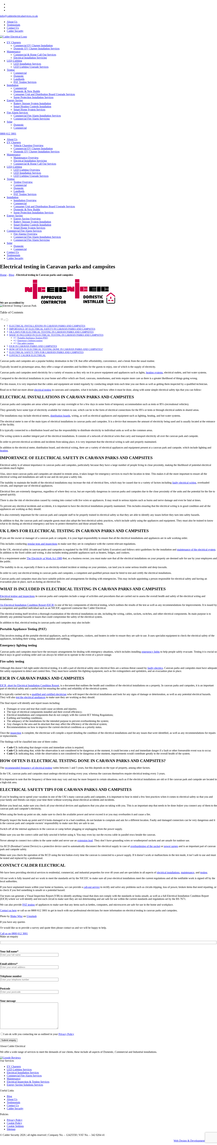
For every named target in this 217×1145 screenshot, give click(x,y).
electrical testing (42, 389)
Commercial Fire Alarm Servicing (32, 118)
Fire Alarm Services (17, 112)
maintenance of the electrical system (196, 549)
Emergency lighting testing (30, 340)
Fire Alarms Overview (25, 233)
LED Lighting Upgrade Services (31, 66)
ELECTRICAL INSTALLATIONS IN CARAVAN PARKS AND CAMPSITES (47, 325)
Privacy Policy (66, 1034)
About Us (12, 21)
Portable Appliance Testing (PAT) (32, 337)
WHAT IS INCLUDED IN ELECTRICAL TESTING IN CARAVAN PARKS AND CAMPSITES (56, 335)
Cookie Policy (14, 1123)
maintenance (187, 872)
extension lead (85, 840)
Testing (11, 69)
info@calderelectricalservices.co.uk (19, 16)
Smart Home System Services (29, 109)
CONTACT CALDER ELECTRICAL (27, 355)
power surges (171, 846)
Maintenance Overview (26, 157)
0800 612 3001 (8, 133)
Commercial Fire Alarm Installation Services (37, 115)
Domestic (19, 76)
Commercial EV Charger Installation (33, 45)
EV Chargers (14, 42)
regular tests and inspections (42, 543)
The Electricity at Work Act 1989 (44, 558)
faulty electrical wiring (184, 482)
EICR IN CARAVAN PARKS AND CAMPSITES (33, 346)
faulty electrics (155, 668)
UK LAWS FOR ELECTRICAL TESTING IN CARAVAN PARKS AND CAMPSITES (51, 332)
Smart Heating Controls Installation (32, 106)
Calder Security (15, 30)
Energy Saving (15, 100)
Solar (9, 121)
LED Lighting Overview (27, 169)
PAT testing (28, 904)
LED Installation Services (27, 63)
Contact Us (13, 27)
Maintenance (14, 51)
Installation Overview (25, 200)
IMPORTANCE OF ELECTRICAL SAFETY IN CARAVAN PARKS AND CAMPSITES (52, 329)
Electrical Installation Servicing (30, 57)
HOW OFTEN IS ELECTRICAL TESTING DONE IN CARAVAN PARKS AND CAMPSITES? (56, 349)
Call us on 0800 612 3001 (14, 933)
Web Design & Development (189, 1140)
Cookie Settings (15, 1126)
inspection (15, 732)
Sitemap (11, 1129)
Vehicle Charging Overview (29, 145)
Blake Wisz (16, 916)
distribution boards (60, 415)
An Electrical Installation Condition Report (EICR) (27, 605)
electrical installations (168, 872)
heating (4, 450)
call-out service (92, 887)
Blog (11, 274)
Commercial (20, 72)
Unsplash (32, 916)
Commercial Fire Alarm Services (24, 230)
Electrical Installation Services (23, 1072)
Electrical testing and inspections (17, 596)
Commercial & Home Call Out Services (35, 54)
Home (3, 274)
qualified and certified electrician (49, 694)
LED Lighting (14, 60)
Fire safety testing (25, 343)
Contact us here (8, 910)
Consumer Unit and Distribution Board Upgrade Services (44, 94)
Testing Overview (23, 182)
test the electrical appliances (30, 697)
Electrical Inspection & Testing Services (28, 1081)
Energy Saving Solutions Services (25, 1084)
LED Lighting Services (19, 1069)
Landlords (19, 79)
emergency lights (151, 651)
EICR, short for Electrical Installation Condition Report (29, 685)
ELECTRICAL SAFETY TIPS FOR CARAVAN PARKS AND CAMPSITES (46, 352)
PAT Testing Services (25, 82)
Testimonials (13, 24)
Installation (12, 85)
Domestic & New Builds (27, 91)
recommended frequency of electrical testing (28, 767)
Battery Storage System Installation (32, 103)
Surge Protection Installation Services (33, 97)
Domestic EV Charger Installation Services (37, 48)
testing (203, 872)
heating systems (154, 372)
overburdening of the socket (145, 846)
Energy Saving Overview (27, 218)
